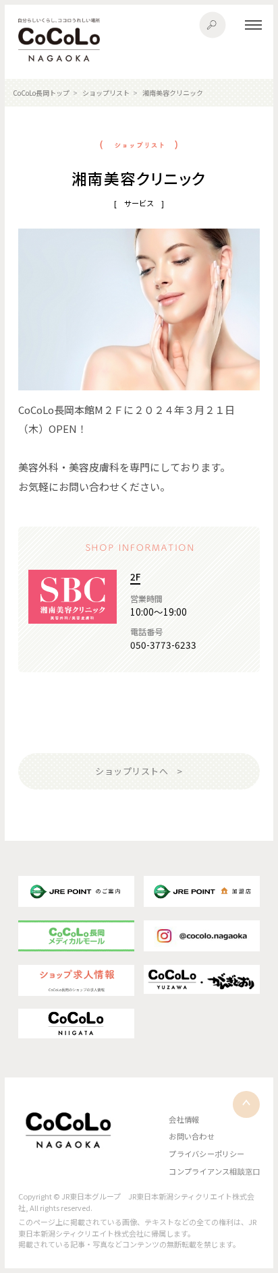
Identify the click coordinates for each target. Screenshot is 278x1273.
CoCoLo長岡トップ (41, 93)
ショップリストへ (131, 771)
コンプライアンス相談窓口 (214, 1171)
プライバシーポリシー (206, 1153)
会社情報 (184, 1119)
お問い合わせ (191, 1136)
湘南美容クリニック (172, 93)
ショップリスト (106, 93)
